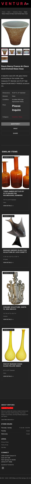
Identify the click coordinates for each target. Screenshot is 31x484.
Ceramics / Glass (17, 12)
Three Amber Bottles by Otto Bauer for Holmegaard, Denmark (13, 193)
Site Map (3, 447)
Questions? (15, 124)
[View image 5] (26, 52)
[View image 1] (4, 52)
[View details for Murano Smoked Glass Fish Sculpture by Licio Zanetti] (15, 231)
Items (8, 12)
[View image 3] (12, 52)
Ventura (14, 3)
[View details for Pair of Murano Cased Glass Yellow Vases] (15, 345)
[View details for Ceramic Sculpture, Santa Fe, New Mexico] (15, 288)
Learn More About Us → (7, 419)
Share (15, 133)
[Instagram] (2, 468)
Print (15, 128)
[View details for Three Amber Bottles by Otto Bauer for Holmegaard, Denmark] (15, 172)
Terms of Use (4, 444)
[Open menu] (27, 4)
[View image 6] (4, 59)
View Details (8, 205)
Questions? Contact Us (7, 464)
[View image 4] (19, 52)
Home (3, 12)
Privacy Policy (5, 442)
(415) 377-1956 (6, 462)
